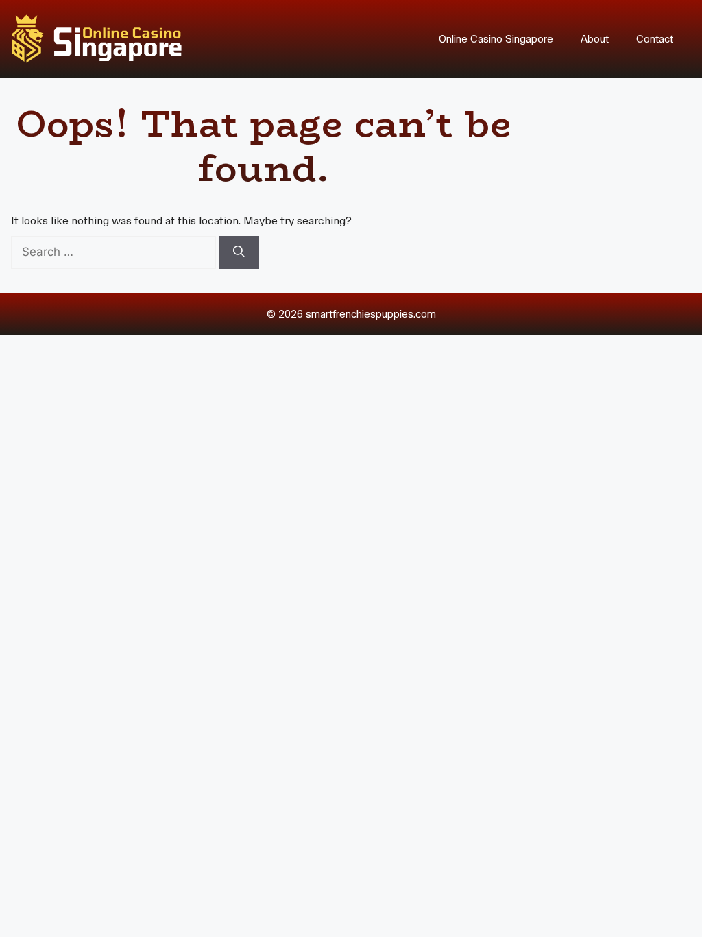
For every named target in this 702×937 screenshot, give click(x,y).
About (595, 39)
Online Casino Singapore (496, 39)
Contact (654, 39)
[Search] (239, 252)
